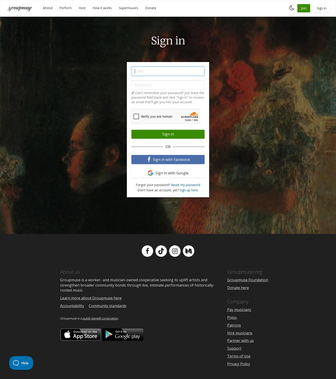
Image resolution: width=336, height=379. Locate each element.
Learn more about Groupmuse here (91, 297)
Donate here (238, 287)
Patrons (234, 325)
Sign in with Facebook (171, 159)
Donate (150, 8)
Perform (65, 8)
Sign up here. (189, 190)
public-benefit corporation (100, 318)
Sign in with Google (172, 173)
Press (232, 317)
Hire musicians (239, 333)
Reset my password (185, 185)
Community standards (107, 305)
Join (304, 8)
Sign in (321, 8)
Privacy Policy (238, 363)
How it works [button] (102, 8)
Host (82, 8)
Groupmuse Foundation (247, 279)
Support (234, 348)
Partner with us (240, 340)
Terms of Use (239, 356)
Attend (48, 8)
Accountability (72, 305)
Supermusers (128, 8)
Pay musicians (239, 309)
